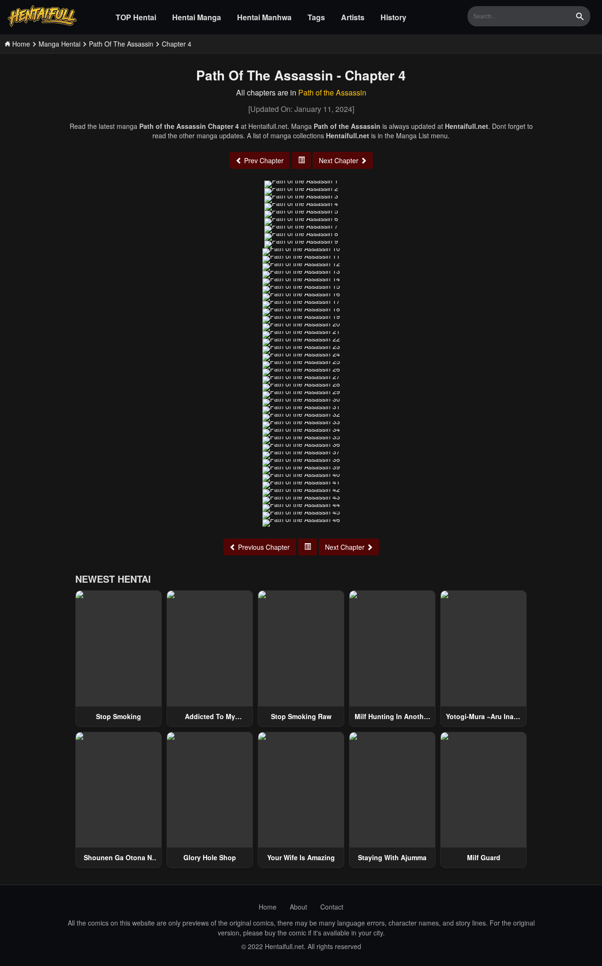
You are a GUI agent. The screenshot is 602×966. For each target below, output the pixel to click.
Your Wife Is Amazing (301, 857)
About (298, 906)
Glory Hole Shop (209, 857)
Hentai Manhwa (264, 17)
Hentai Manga (196, 17)
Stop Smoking (118, 716)
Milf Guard (483, 857)
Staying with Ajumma (392, 857)
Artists (352, 17)
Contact (331, 906)
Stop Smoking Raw (301, 716)
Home (268, 906)
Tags (316, 17)
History (393, 17)
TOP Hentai (136, 17)
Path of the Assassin (332, 92)
